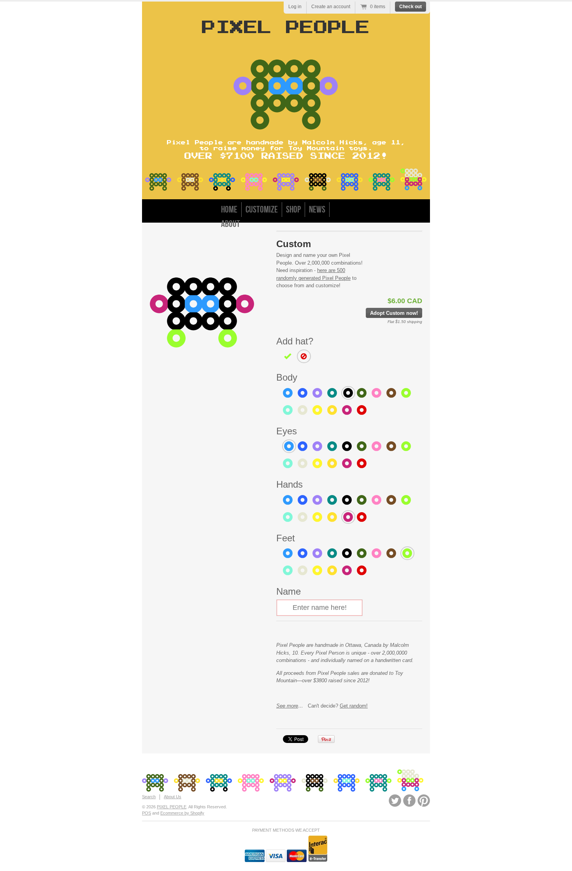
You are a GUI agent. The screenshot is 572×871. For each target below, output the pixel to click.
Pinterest (424, 800)
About (230, 224)
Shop (293, 209)
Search (149, 796)
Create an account (330, 6)
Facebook (409, 800)
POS (146, 813)
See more (287, 706)
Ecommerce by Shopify (182, 813)
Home (229, 209)
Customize (262, 209)
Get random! (354, 706)
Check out (410, 6)
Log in (295, 6)
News (317, 209)
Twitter (395, 800)
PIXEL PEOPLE (171, 806)
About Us (172, 796)
